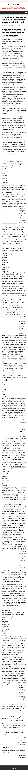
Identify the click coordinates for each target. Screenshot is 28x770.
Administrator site (16, 25)
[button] (26, 13)
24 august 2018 (6, 25)
